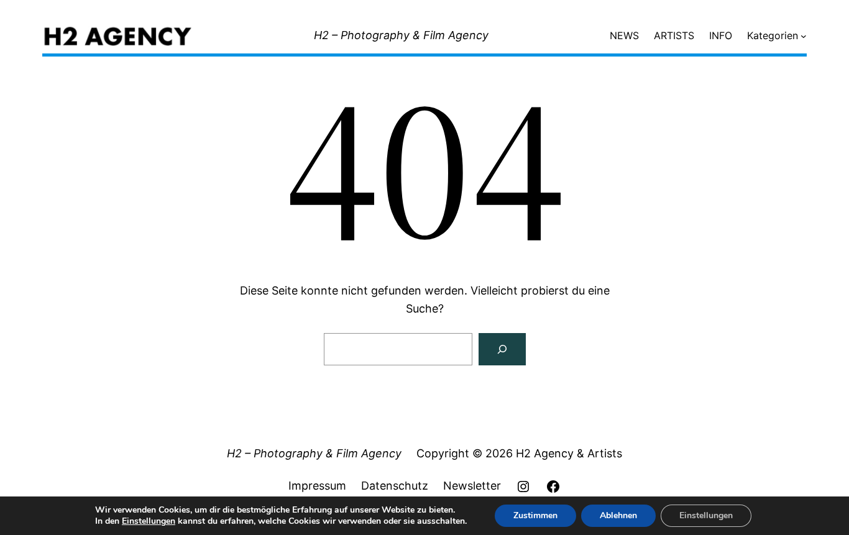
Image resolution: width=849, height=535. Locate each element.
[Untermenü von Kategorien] (804, 36)
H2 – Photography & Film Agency (401, 35)
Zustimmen (535, 515)
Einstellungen (148, 521)
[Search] (502, 349)
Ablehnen (618, 515)
